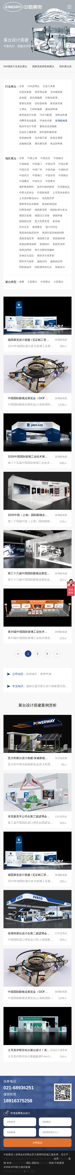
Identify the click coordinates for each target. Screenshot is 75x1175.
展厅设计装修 (28, 1158)
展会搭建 (44, 1162)
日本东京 (24, 227)
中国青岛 (50, 181)
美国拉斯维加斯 (27, 244)
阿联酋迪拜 (25, 267)
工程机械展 (36, 109)
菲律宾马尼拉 (26, 255)
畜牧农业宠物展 (48, 126)
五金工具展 (49, 86)
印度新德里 (43, 192)
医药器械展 (36, 97)
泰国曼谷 (37, 227)
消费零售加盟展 (27, 120)
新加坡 (56, 221)
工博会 (23, 109)
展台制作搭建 (19, 1162)
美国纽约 (44, 244)
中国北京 (45, 158)
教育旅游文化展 (27, 114)
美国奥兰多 (43, 238)
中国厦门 (37, 163)
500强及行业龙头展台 (15, 66)
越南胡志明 (56, 261)
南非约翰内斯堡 (45, 186)
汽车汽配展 (46, 114)
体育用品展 (41, 92)
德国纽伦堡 (25, 221)
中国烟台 (63, 175)
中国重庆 (24, 181)
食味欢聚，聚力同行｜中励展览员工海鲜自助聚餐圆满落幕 (48, 675)
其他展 (23, 97)
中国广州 (37, 169)
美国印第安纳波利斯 (53, 232)
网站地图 (30, 1171)
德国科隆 (57, 215)
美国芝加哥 (59, 244)
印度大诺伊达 (26, 192)
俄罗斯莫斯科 (26, 186)
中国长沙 (37, 181)
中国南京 (58, 158)
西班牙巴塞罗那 (45, 255)
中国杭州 (63, 169)
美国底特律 (59, 238)
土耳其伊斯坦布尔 (29, 198)
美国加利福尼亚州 (29, 232)
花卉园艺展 (41, 137)
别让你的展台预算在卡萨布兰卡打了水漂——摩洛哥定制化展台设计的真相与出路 (48, 687)
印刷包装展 (51, 97)
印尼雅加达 (64, 186)
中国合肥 (63, 163)
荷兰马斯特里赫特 (44, 249)
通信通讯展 (41, 143)
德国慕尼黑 (41, 209)
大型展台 (32, 281)
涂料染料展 (61, 114)
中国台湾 (50, 163)
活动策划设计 (44, 1158)
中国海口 (37, 175)
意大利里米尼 (42, 221)
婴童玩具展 (25, 103)
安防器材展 (41, 103)
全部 (21, 86)
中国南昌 (24, 163)
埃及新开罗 (48, 198)
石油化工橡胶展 (27, 132)
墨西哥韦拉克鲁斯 (29, 204)
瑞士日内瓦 (51, 227)
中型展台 (45, 281)
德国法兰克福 (42, 215)
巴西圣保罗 (25, 209)
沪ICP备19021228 (13, 1171)
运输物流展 (25, 143)
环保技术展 (46, 120)
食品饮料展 (56, 143)
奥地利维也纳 (49, 204)
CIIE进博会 (33, 86)
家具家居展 (56, 103)
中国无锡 (50, 169)
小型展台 (58, 281)
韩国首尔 (60, 267)
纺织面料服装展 (48, 132)
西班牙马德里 (26, 261)
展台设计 (63, 1158)
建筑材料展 (51, 109)
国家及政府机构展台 (43, 66)
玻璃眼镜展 (61, 120)
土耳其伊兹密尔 (61, 192)
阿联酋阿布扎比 (43, 267)
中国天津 (24, 169)
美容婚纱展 (25, 137)
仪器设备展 (25, 92)
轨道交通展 (56, 137)
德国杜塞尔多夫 (58, 209)
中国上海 (32, 158)
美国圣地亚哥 (26, 238)
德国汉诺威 (25, 215)
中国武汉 (24, 175)
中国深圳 (50, 175)
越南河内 (42, 261)
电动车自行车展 (27, 126)
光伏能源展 (56, 92)
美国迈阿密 (25, 249)
